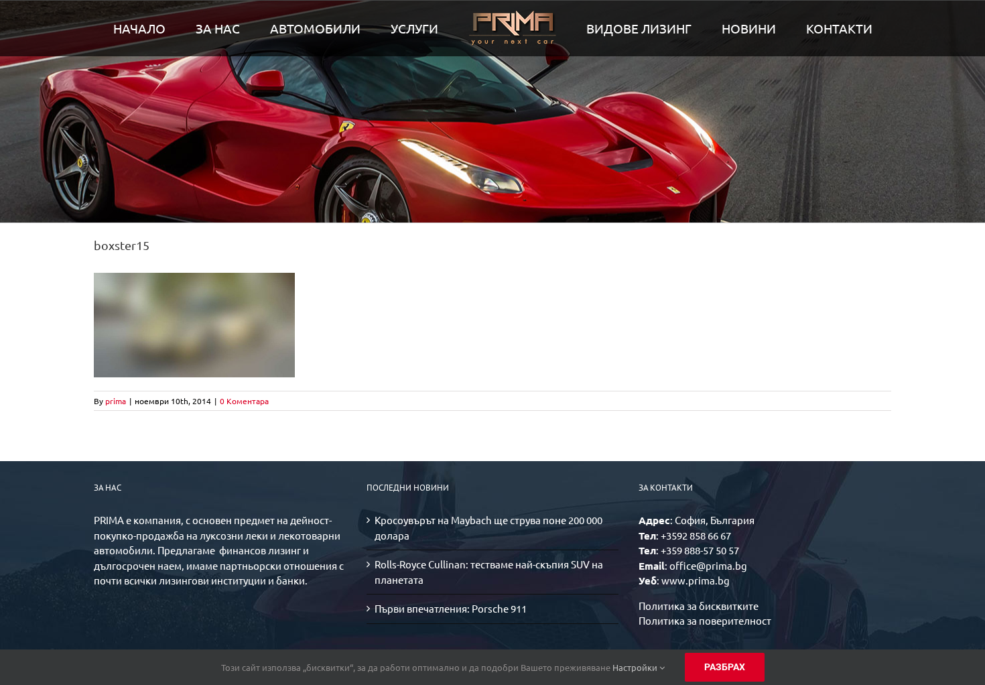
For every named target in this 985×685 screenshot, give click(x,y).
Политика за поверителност (705, 620)
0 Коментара (244, 400)
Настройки (635, 667)
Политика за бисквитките (699, 605)
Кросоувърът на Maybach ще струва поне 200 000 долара (488, 527)
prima (115, 400)
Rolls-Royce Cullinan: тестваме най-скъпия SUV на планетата (489, 572)
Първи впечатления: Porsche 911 (451, 608)
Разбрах (724, 667)
